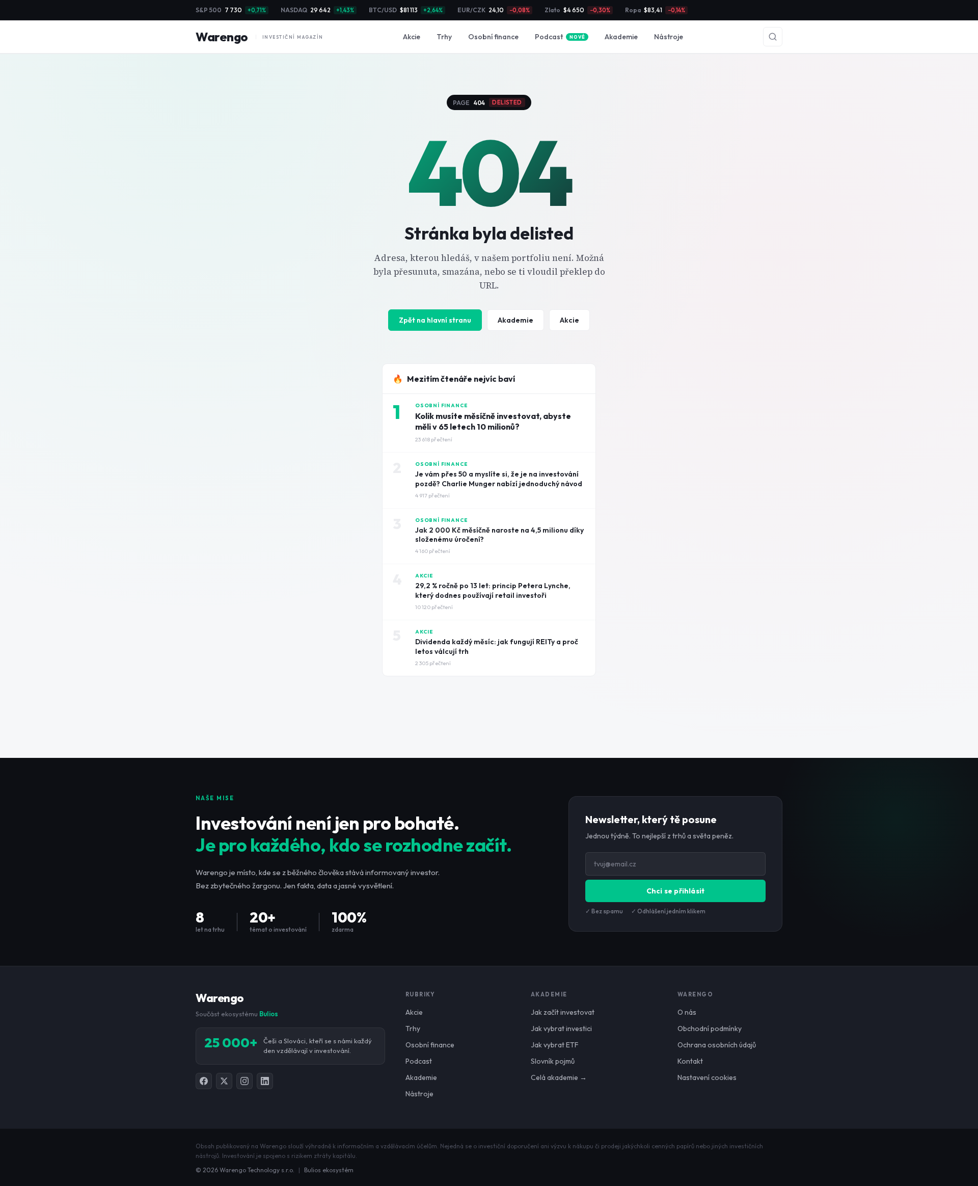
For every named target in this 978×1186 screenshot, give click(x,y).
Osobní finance (493, 36)
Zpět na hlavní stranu (435, 320)
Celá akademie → (559, 1077)
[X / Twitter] (224, 1081)
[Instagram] (244, 1081)
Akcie (411, 36)
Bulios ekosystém (329, 1170)
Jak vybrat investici (561, 1028)
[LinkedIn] (265, 1081)
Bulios (268, 1014)
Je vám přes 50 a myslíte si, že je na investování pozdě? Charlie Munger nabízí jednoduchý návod (498, 478)
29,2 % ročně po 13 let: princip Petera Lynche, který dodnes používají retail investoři (492, 590)
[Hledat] (772, 36)
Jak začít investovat (562, 1012)
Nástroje (668, 36)
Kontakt (690, 1061)
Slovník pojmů (553, 1061)
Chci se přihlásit (675, 890)
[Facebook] (204, 1081)
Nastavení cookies (707, 1077)
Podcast (560, 36)
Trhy (444, 36)
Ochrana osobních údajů (716, 1044)
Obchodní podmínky (709, 1028)
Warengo (259, 36)
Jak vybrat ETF (555, 1044)
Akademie (621, 36)
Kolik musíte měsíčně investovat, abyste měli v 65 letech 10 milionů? (493, 421)
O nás (686, 1012)
